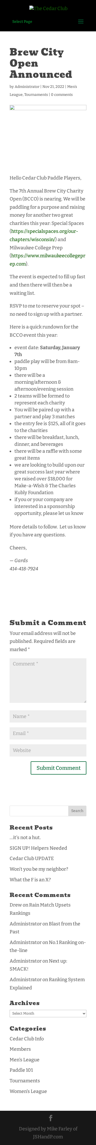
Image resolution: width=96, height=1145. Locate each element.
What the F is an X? (30, 880)
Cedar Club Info (27, 1039)
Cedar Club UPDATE (32, 858)
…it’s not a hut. (25, 837)
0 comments (62, 94)
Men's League (24, 1060)
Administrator (27, 86)
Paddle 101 (21, 1070)
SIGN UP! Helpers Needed (38, 848)
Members (20, 1049)
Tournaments (36, 94)
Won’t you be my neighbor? (39, 869)
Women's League (28, 1091)
